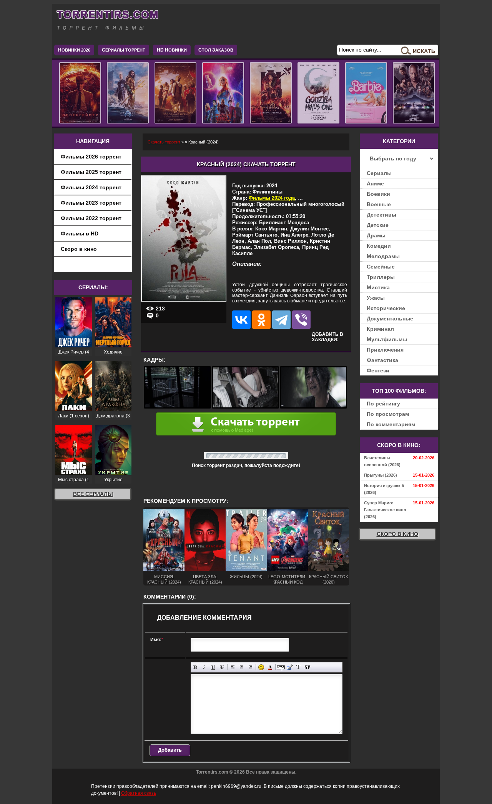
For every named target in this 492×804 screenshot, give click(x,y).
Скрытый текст (280, 667)
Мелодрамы (383, 256)
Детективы (381, 215)
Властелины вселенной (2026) (382, 461)
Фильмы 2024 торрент (91, 187)
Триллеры (381, 277)
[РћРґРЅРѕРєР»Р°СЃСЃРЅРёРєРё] (261, 319)
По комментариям (391, 424)
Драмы (376, 235)
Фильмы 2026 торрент (91, 156)
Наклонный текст (204, 667)
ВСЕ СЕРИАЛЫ (93, 494)
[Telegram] (281, 319)
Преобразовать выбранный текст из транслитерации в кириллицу (298, 667)
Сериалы (379, 173)
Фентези (378, 370)
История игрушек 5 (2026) (384, 489)
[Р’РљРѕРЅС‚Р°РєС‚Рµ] (241, 319)
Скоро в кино (79, 249)
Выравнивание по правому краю (250, 667)
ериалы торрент (123, 50)
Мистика (378, 287)
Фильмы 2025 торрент (91, 172)
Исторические (386, 308)
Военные (379, 204)
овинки (172, 50)
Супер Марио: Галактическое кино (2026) (385, 509)
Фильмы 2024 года (272, 198)
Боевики (378, 194)
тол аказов (215, 50)
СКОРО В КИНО (397, 534)
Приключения (385, 350)
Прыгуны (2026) (380, 475)
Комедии (379, 246)
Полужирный (195, 667)
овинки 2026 (74, 50)
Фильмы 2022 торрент (91, 218)
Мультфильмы (387, 339)
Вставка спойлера (307, 667)
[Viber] (301, 319)
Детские (378, 225)
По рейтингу (383, 403)
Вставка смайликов (261, 667)
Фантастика (382, 360)
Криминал (380, 329)
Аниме (375, 183)
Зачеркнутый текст (222, 667)
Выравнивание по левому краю (232, 667)
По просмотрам (388, 414)
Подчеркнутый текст (213, 667)
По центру (241, 667)
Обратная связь (138, 793)
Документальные (390, 318)
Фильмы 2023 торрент (91, 203)
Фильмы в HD (79, 233)
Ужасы (376, 298)
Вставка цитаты (289, 667)
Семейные (381, 267)
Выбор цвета (270, 667)
